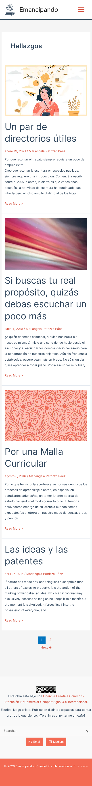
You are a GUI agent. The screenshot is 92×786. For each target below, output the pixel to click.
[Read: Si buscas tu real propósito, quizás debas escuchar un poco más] (46, 244)
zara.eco (82, 766)
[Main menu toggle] (81, 10)
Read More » (14, 203)
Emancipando (38, 9)
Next (46, 647)
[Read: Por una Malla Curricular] (46, 415)
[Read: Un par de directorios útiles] (46, 90)
